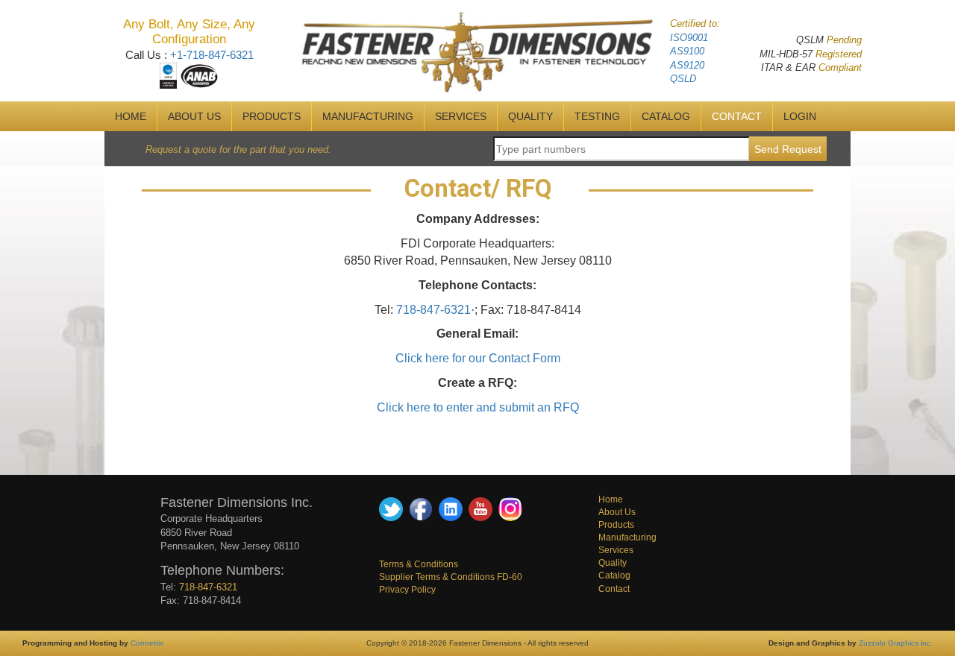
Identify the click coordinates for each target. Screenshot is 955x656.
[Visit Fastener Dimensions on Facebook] (421, 508)
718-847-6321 (433, 309)
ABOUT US (194, 116)
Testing (597, 116)
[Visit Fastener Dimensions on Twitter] (391, 508)
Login (799, 116)
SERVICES (460, 116)
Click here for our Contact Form (477, 358)
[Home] (478, 50)
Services (615, 550)
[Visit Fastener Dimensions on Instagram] (510, 508)
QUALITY (530, 116)
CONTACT (737, 116)
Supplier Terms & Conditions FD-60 (450, 577)
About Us (617, 512)
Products (271, 116)
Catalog (614, 575)
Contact (614, 589)
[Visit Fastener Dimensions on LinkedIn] (451, 508)
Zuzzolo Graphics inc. (896, 643)
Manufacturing (627, 537)
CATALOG (666, 116)
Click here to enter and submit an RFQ (478, 407)
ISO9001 (689, 37)
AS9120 (687, 65)
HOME (130, 116)
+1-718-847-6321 (212, 54)
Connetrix (147, 643)
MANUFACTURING (367, 116)
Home (610, 499)
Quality (612, 563)
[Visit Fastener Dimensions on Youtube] (480, 508)
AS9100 (687, 51)
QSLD (683, 78)
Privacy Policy (407, 589)
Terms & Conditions (418, 564)
